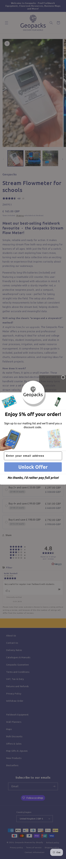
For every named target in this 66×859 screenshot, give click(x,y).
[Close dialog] (63, 377)
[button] (33, 467)
